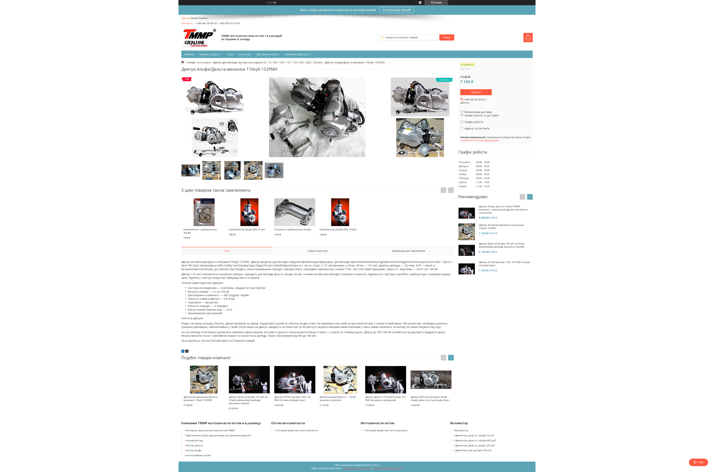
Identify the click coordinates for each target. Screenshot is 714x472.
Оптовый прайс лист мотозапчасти (297, 430)
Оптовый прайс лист (297, 54)
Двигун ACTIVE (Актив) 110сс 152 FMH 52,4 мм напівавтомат (292, 398)
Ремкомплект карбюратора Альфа (200, 231)
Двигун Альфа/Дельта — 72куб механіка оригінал (338, 398)
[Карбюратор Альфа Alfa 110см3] (340, 212)
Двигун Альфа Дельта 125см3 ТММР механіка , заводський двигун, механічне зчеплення (503, 209)
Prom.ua (375, 465)
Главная (189, 54)
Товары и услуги (209, 54)
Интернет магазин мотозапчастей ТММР (210, 430)
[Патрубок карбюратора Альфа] (294, 212)
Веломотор (461, 430)
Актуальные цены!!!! (396, 10)
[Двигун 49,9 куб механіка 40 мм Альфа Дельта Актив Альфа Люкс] (431, 380)
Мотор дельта (194, 445)
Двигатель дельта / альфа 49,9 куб (475, 440)
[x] (186, 351)
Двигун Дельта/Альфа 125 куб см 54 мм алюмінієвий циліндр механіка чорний (248, 400)
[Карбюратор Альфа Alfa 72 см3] (249, 212)
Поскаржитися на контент (356, 468)
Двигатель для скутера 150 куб (473, 450)
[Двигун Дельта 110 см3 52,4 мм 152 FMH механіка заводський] (385, 380)
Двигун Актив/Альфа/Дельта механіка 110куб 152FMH (201, 398)
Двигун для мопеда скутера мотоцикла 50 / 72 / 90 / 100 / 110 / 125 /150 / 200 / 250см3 (267, 62)
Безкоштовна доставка (478, 111)
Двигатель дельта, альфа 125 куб (474, 445)
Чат (701, 462)
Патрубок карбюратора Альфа (292, 229)
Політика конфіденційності (388, 468)
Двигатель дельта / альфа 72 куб (474, 435)
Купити (476, 92)
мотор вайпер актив (198, 455)
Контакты (245, 54)
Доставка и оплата (268, 54)
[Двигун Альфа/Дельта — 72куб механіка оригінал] (340, 380)
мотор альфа (194, 450)
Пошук (446, 37)
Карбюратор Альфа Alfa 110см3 (338, 229)
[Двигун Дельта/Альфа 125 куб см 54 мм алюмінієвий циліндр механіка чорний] (249, 380)
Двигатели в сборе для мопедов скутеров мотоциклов (218, 435)
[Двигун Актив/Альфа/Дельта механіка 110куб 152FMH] (204, 380)
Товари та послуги (198, 62)
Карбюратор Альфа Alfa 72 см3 (247, 229)
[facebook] (182, 351)
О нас (230, 54)
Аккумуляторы (194, 440)
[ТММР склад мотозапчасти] (199, 37)
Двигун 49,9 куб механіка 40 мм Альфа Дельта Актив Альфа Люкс (430, 398)
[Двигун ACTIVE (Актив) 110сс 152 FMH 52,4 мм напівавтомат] (294, 380)
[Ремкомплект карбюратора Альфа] (204, 212)
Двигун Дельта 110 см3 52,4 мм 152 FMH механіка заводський (385, 398)
